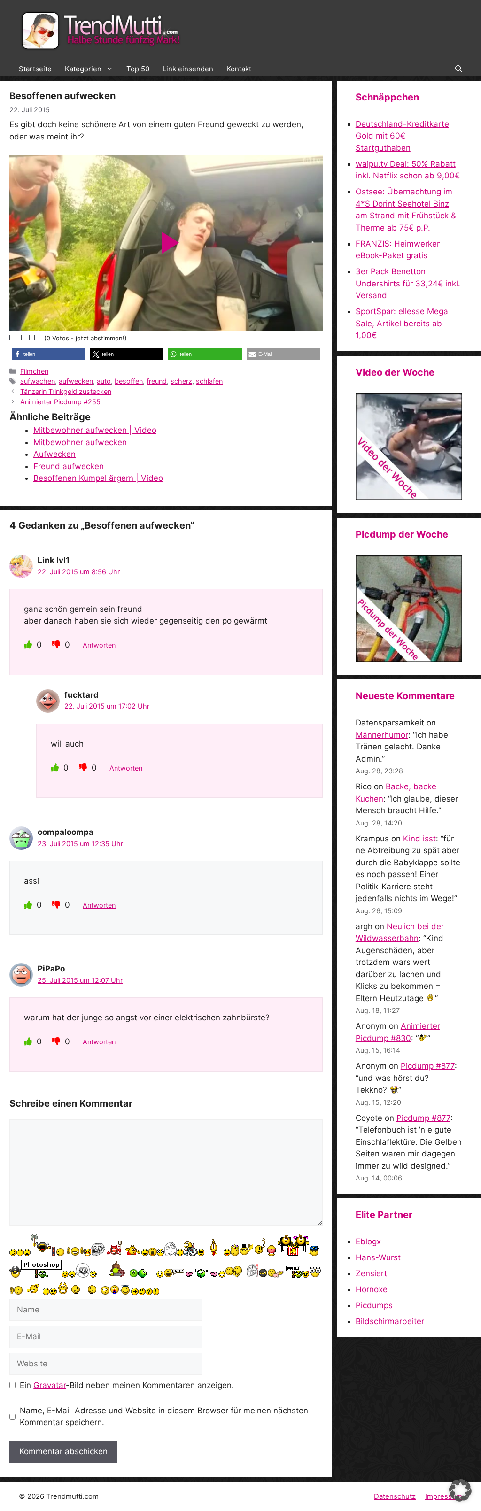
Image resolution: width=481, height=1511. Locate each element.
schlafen (209, 381)
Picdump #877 (428, 1066)
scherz (181, 381)
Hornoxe (372, 1289)
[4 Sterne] (32, 337)
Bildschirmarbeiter (390, 1321)
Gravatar (49, 1385)
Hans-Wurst (378, 1257)
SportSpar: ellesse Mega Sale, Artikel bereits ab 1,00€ (402, 323)
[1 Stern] (12, 337)
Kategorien (83, 68)
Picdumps (374, 1305)
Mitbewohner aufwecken (80, 442)
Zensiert (371, 1273)
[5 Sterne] (39, 337)
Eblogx (368, 1241)
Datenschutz (395, 1496)
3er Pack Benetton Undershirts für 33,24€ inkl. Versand (408, 283)
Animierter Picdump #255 (60, 402)
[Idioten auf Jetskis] (409, 497)
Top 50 (137, 68)
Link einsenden (188, 68)
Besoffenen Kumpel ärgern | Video (98, 478)
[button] (459, 69)
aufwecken (76, 381)
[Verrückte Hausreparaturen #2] (409, 659)
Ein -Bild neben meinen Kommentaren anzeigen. (127, 1385)
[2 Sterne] (19, 337)
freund (157, 381)
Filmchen (34, 371)
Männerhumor (382, 735)
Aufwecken (54, 454)
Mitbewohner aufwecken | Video (94, 430)
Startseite (35, 68)
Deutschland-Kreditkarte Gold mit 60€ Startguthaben (402, 136)
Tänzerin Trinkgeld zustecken (65, 391)
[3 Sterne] (26, 337)
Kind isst (419, 838)
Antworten (99, 645)
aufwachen (37, 381)
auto (104, 381)
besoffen (129, 381)
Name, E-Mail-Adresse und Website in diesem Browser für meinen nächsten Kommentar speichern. (164, 1416)
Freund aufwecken (68, 466)
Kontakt (238, 68)
